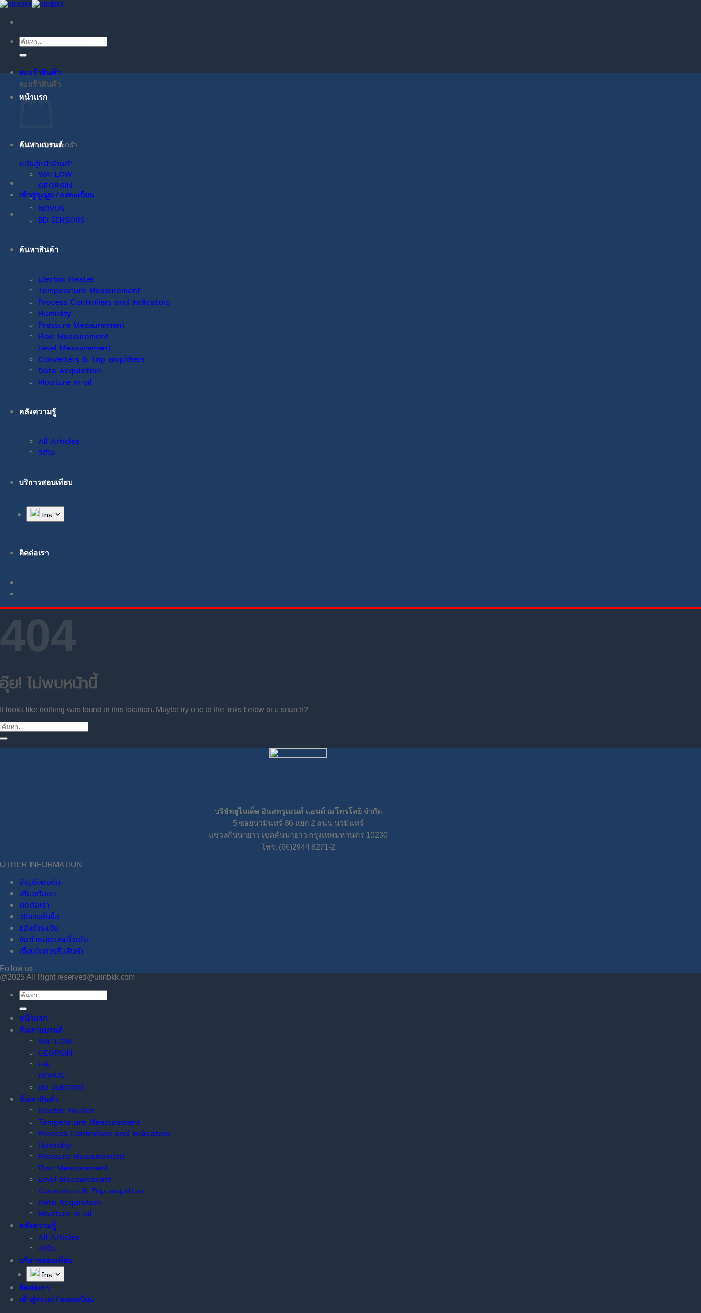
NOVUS (51, 209)
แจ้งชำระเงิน (39, 928)
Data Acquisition (69, 371)
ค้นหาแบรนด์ (41, 145)
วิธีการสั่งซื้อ (39, 917)
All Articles (58, 441)
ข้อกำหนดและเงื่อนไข (53, 939)
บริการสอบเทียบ (45, 482)
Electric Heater (66, 279)
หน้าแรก (33, 1018)
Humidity (54, 313)
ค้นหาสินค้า (39, 250)
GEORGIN (55, 186)
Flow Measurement (73, 336)
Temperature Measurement (89, 291)
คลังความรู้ (37, 412)
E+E (44, 197)
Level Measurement (74, 348)
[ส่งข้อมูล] (23, 55)
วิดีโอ (46, 453)
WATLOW (55, 174)
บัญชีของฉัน (39, 882)
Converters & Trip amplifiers (91, 359)
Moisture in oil (65, 382)
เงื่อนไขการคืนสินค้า (51, 951)
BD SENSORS (61, 220)
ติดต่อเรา (34, 905)
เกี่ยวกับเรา (37, 894)
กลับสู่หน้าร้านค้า (46, 164)
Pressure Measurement (81, 325)
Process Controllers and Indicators (104, 302)
